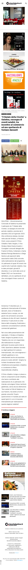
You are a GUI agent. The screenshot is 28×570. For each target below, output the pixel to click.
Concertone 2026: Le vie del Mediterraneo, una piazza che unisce (17, 504)
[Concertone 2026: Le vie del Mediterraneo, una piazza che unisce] (5, 505)
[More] (21, 140)
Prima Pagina (7, 110)
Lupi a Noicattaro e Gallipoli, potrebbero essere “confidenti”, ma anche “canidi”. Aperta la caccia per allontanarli (17, 513)
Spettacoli (9, 114)
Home (2, 110)
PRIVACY (17, 552)
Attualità (3, 500)
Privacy (1, 563)
